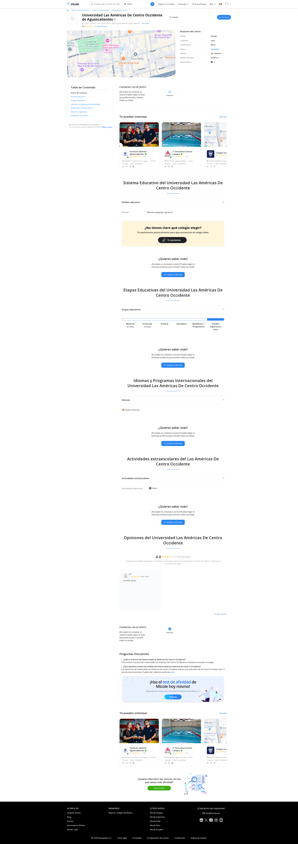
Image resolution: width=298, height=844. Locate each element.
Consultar (215, 49)
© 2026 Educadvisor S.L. (101, 838)
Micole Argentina (157, 817)
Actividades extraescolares (82, 108)
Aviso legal (122, 838)
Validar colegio (106, 127)
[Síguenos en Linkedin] (201, 820)
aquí (172, 672)
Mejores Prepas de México (80, 10)
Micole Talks (72, 829)
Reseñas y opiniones (79, 112)
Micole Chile (155, 821)
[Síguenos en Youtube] (221, 820)
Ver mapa (145, 23)
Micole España (156, 813)
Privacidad (136, 838)
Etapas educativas (78, 100)
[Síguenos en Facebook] (211, 820)
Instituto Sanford (138, 152)
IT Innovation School (182, 152)
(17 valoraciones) (100, 26)
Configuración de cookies (158, 838)
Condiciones (179, 838)
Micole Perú (155, 825)
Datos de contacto (79, 93)
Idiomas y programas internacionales (85, 104)
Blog (69, 817)
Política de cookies (199, 838)
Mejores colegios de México (120, 813)
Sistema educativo (78, 96)
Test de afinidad (199, 4)
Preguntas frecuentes (79, 115)
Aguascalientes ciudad (119, 10)
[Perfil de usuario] (228, 4)
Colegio (223, 152)
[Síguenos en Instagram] (216, 820)
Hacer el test (159, 788)
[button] (220, 4)
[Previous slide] (119, 146)
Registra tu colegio (166, 4)
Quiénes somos (74, 813)
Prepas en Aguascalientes (100, 10)
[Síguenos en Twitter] (206, 820)
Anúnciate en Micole (76, 825)
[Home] (68, 10)
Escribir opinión (220, 614)
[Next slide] (226, 146)
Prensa (70, 821)
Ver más (223, 116)
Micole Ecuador (156, 829)
